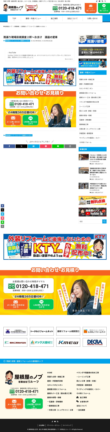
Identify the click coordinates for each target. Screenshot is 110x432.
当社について (81, 405)
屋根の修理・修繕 (85, 115)
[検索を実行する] (104, 221)
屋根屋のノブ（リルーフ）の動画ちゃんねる (17, 41)
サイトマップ (67, 425)
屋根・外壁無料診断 (86, 84)
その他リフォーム (85, 142)
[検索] (105, 1)
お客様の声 (84, 401)
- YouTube (12, 52)
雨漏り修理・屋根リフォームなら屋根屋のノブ (24, 361)
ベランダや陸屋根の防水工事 (89, 102)
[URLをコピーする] (70, 146)
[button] (9, 146)
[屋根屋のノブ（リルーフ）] (20, 7)
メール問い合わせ (90, 9)
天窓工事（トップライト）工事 (89, 129)
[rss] (102, 1)
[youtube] (99, 1)
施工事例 (83, 397)
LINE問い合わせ (104, 9)
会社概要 (81, 410)
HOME (49, 372)
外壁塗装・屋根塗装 (86, 133)
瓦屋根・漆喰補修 (85, 120)
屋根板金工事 (83, 124)
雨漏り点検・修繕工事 (86, 79)
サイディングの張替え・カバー (89, 138)
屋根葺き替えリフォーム (87, 93)
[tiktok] (96, 1)
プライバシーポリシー (54, 425)
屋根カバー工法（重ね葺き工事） (90, 97)
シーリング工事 (84, 106)
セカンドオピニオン (86, 88)
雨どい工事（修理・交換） (88, 111)
